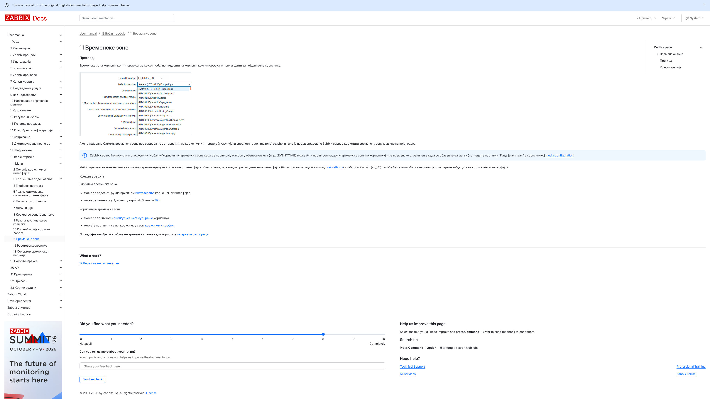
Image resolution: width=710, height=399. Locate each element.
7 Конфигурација (22, 81)
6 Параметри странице (29, 201)
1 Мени (18, 163)
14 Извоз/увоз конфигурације (31, 130)
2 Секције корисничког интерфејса (30, 171)
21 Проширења (21, 274)
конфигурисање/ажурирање (132, 218)
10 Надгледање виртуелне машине (29, 102)
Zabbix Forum (686, 374)
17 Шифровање (21, 150)
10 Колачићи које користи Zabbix (31, 231)
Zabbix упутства (18, 307)
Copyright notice (19, 314)
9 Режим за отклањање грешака (30, 222)
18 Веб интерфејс (22, 157)
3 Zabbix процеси (23, 55)
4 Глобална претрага (28, 185)
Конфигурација (670, 67)
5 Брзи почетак (21, 68)
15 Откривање (20, 137)
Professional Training (691, 366)
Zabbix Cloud (16, 294)
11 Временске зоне (26, 239)
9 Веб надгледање (23, 95)
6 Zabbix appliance (23, 75)
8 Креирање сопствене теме (33, 214)
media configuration (559, 155)
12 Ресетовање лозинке (30, 245)
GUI (157, 200)
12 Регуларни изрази (24, 117)
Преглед (666, 60)
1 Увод (14, 41)
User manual (16, 35)
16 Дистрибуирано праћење (30, 143)
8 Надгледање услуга (25, 88)
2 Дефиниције (20, 48)
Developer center (19, 301)
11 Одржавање (20, 110)
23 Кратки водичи (23, 287)
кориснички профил (159, 225)
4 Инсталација (20, 61)
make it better (119, 5)
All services (408, 374)
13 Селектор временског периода (31, 253)
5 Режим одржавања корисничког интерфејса (30, 193)
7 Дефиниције (23, 208)
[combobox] (128, 18)
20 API (14, 268)
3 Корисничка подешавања (33, 179)
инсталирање (144, 193)
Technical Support (412, 366)
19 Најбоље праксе (24, 261)
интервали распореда (192, 234)
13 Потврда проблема (25, 123)
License (151, 393)
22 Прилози (18, 281)
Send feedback (92, 379)
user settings (334, 167)
